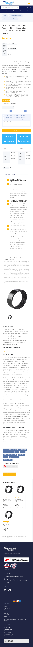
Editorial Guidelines (8, 634)
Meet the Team (7, 608)
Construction (7, 449)
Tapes (5, 15)
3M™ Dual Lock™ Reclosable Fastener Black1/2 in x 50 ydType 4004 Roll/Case (7, 502)
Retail (5, 457)
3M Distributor (7, 615)
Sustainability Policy (9, 635)
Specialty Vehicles (14, 457)
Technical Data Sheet (12, 466)
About (5, 606)
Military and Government (10, 454)
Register (13, 10)
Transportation (8, 459)
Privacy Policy (7, 627)
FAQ (5, 611)
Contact (28, 10)
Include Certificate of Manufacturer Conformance (15, 115)
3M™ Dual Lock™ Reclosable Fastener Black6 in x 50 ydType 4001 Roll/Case (7, 527)
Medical (23, 452)
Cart (28, 7)
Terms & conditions (8, 629)
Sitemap (6, 631)
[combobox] (10, 7)
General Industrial (8, 452)
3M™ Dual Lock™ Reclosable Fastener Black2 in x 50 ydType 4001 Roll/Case (19, 502)
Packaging (21, 454)
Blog (21, 10)
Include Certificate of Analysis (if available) (14, 119)
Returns (6, 613)
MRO (16, 452)
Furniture (23, 449)
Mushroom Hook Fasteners (10, 18)
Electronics (16, 449)
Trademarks (7, 616)
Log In (5, 10)
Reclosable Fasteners (16, 15)
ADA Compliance (8, 632)
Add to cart (7, 100)
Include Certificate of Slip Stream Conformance (15, 117)
